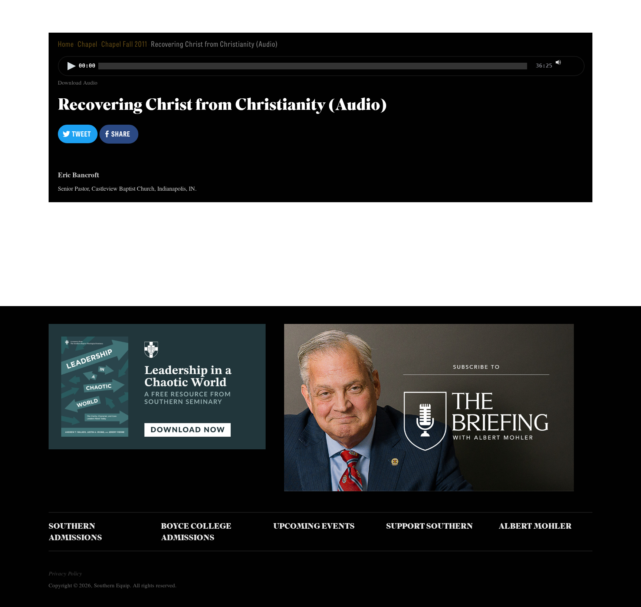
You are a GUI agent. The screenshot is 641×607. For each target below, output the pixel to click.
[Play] (71, 66)
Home (66, 43)
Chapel (88, 43)
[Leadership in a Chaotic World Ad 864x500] (157, 446)
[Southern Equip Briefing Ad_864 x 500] (428, 488)
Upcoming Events (314, 527)
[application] (320, 67)
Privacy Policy (65, 573)
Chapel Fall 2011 (124, 43)
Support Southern (429, 527)
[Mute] (558, 62)
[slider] (573, 61)
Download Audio (78, 82)
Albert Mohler (535, 527)
